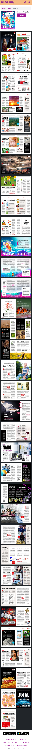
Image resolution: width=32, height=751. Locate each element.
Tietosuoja (26, 742)
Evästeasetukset (22, 745)
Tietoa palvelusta (11, 739)
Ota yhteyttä (22, 739)
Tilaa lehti (21, 15)
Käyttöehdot (6, 742)
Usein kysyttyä (16, 742)
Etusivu (4, 8)
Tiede (9, 8)
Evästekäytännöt (10, 745)
